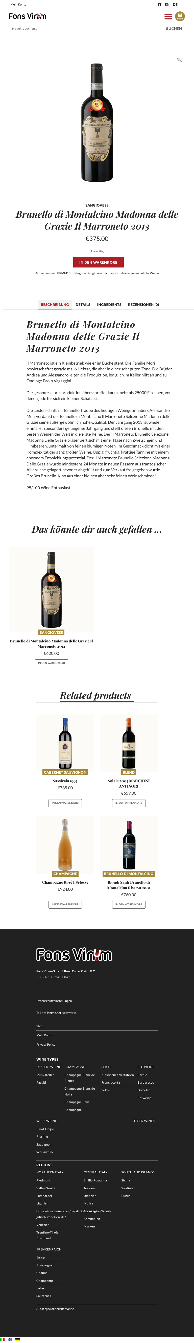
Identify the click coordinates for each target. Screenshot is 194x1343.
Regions (44, 1165)
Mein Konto (18, 4)
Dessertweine (48, 1067)
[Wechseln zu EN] (10, 1340)
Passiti (41, 1082)
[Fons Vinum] (28, 18)
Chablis (41, 1273)
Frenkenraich (49, 1249)
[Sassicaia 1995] (65, 743)
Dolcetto (143, 1090)
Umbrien (90, 1196)
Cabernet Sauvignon (65, 772)
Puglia (126, 1196)
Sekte (106, 1067)
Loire (40, 1288)
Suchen (174, 28)
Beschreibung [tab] (55, 304)
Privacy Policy (45, 1044)
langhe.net (54, 1013)
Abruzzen (91, 1211)
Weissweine (46, 1121)
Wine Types (47, 1059)
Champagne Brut (76, 1102)
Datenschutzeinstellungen (54, 1001)
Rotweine (146, 1067)
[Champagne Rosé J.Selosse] (65, 845)
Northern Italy (50, 1172)
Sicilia (126, 1180)
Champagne (65, 873)
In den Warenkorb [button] (51, 663)
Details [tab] (83, 304)
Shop (39, 1026)
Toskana (89, 1188)
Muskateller (45, 1075)
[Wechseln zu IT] (2, 1340)
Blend (129, 772)
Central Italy (96, 1172)
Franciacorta (111, 1082)
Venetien (43, 1225)
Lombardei (44, 1196)
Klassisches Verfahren (118, 1075)
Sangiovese (95, 273)
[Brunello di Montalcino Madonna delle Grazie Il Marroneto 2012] (51, 589)
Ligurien (42, 1203)
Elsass (40, 1258)
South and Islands (138, 1172)
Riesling (42, 1136)
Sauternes (43, 1296)
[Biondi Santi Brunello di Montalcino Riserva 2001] (129, 845)
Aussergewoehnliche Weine (140, 273)
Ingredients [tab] (109, 304)
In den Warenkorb (98, 262)
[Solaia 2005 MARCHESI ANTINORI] (129, 743)
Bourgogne (44, 1265)
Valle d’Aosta (45, 1188)
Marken (89, 1226)
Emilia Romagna (95, 1180)
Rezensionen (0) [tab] (143, 304)
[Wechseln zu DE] (17, 1340)
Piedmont (43, 1180)
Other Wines (144, 1121)
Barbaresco (145, 1082)
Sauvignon (44, 1144)
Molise (88, 1203)
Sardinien (128, 1188)
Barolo (142, 1075)
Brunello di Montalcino (129, 873)
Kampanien (92, 1219)
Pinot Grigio (45, 1129)
